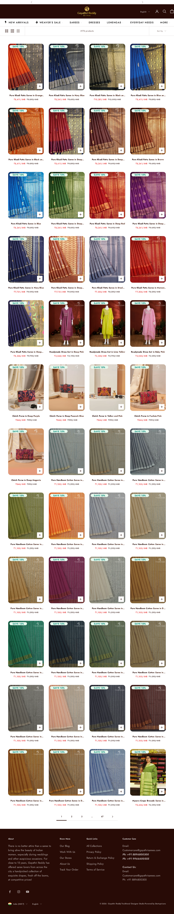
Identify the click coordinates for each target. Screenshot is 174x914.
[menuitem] (16, 22)
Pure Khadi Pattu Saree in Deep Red (107, 223)
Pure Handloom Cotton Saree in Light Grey (66, 480)
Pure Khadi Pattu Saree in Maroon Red (147, 287)
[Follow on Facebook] (10, 891)
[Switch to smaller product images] (12, 31)
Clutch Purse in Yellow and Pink (107, 416)
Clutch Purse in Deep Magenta (26, 480)
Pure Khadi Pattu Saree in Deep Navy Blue (26, 352)
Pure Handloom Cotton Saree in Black (66, 672)
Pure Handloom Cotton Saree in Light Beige (148, 544)
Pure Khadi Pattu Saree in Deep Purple (148, 223)
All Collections (94, 846)
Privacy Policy (93, 852)
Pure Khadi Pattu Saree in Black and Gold (107, 95)
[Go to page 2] (112, 816)
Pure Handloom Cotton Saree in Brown (148, 736)
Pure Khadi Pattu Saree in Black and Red (26, 159)
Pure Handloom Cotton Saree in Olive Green (26, 544)
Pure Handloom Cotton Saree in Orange (66, 544)
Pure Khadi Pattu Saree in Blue (26, 223)
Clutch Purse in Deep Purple (26, 416)
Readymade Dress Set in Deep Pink (66, 351)
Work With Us (67, 852)
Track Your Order (69, 869)
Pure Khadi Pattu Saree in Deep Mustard (66, 287)
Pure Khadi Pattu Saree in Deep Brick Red (66, 159)
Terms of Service (95, 869)
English (143, 11)
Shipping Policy (95, 864)
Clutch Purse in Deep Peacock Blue (67, 416)
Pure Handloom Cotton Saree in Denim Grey (107, 800)
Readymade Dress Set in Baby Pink (148, 351)
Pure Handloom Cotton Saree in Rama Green (26, 672)
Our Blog (65, 846)
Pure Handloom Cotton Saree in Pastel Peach (66, 736)
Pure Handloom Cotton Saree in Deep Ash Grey (107, 736)
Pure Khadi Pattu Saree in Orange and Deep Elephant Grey (26, 95)
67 (102, 816)
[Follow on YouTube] (27, 891)
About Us (65, 864)
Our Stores (66, 858)
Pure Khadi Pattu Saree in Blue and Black (148, 95)
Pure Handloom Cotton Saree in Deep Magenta (66, 608)
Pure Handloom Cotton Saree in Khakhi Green (148, 672)
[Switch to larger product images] (6, 31)
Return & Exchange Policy (100, 858)
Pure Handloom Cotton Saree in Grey (107, 480)
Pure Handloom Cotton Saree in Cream (107, 608)
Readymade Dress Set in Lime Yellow (107, 351)
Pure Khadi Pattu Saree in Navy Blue (66, 95)
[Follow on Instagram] (18, 891)
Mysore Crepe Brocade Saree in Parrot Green (147, 800)
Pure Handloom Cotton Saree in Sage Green (107, 672)
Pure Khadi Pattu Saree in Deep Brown (107, 159)
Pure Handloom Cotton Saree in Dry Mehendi (148, 608)
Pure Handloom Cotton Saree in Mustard (26, 800)
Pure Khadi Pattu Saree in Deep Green (66, 223)
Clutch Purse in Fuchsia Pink (148, 416)
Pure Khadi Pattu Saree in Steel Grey (107, 287)
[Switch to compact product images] (18, 31)
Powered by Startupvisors (155, 903)
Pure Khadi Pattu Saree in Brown (148, 159)
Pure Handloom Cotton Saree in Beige (26, 608)
